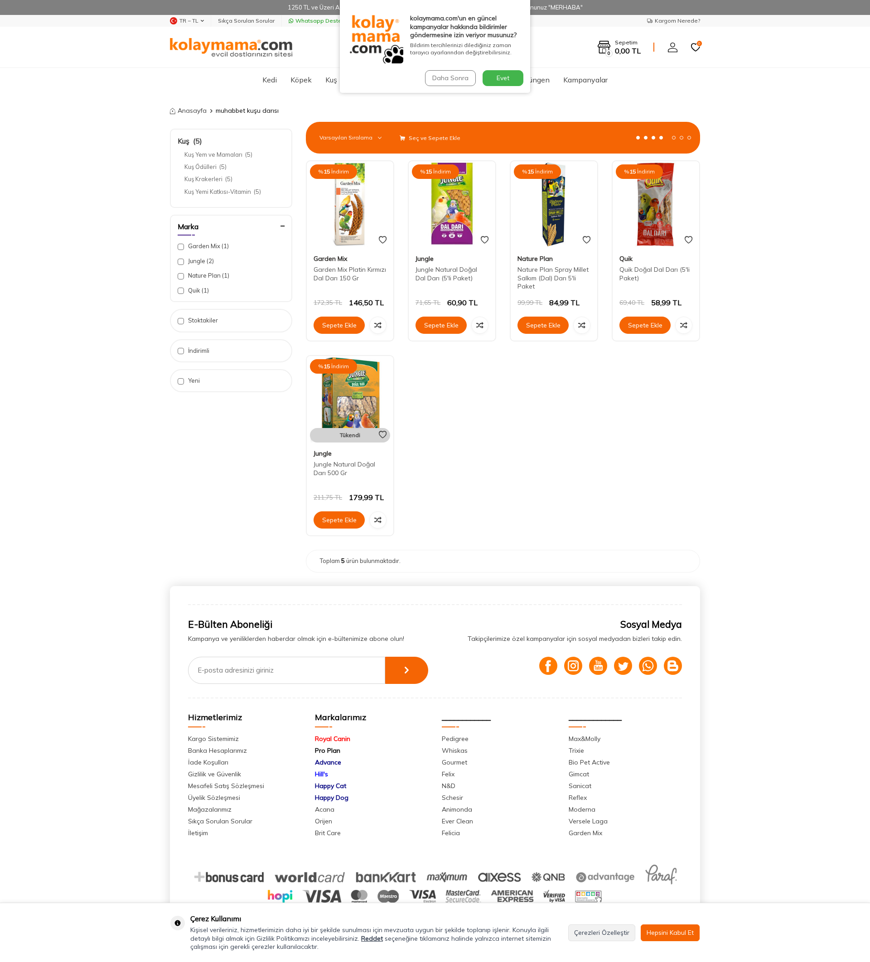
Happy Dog (331, 798)
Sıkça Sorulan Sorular (246, 20)
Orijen (323, 821)
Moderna (582, 809)
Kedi (269, 79)
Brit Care (328, 833)
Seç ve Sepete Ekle (433, 138)
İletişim (198, 833)
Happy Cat (330, 786)
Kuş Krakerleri (208, 179)
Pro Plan (327, 750)
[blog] (673, 666)
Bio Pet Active (589, 762)
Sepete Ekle (339, 325)
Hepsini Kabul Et (670, 932)
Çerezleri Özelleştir (601, 932)
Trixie (576, 750)
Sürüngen (534, 79)
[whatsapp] (648, 666)
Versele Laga (588, 821)
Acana (324, 809)
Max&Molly (584, 739)
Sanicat (580, 786)
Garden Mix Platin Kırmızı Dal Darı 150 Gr (350, 273)
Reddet (372, 938)
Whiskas (455, 750)
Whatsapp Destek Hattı (326, 20)
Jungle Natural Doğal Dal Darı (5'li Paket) (446, 273)
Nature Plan (208, 275)
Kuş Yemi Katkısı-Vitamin (222, 191)
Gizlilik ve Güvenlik (214, 774)
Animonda (457, 809)
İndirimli (198, 350)
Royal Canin (332, 739)
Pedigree (455, 739)
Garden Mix (208, 246)
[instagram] (573, 666)
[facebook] (548, 666)
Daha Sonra (450, 78)
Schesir (452, 798)
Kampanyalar (585, 79)
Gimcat (579, 774)
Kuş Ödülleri (205, 166)
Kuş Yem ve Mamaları (218, 154)
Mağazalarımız (210, 809)
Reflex (578, 798)
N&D (448, 786)
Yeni (193, 380)
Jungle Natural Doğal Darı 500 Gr (344, 468)
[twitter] (623, 666)
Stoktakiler (202, 320)
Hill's (321, 774)
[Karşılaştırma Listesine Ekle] (378, 325)
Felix (448, 774)
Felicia (451, 833)
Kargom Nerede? (677, 20)
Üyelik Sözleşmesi (214, 798)
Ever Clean (457, 821)
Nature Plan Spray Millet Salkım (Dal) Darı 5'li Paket (553, 278)
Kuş (331, 79)
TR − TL (188, 20)
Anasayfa (192, 110)
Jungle (200, 261)
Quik (198, 290)
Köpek (301, 79)
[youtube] (598, 666)
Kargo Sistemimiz (213, 739)
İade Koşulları (208, 762)
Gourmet (454, 762)
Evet (503, 78)
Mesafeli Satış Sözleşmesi (226, 786)
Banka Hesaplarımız (217, 750)
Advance (328, 762)
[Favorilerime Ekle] (383, 240)
